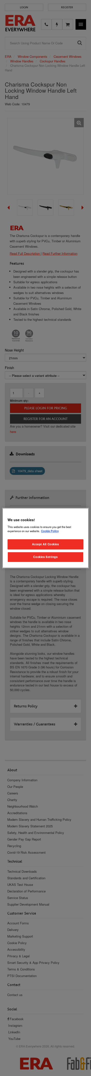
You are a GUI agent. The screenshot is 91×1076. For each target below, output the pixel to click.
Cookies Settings (45, 557)
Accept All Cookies (45, 544)
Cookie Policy (50, 531)
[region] (45, 538)
